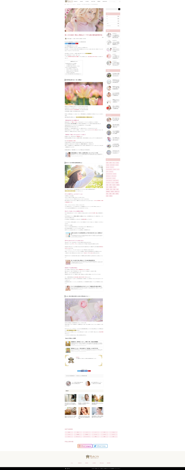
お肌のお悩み (78, 4)
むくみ (107, 167)
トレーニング (108, 178)
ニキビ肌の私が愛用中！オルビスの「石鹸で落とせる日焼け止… (116, 145)
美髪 (113, 193)
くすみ (117, 162)
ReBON (70, 38)
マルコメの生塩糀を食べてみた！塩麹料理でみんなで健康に (116, 132)
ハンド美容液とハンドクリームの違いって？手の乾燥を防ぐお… (116, 57)
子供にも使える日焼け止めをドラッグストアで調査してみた (116, 125)
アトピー (111, 167)
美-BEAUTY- (76, 1)
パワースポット (109, 180)
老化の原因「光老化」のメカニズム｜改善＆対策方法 (97, 403)
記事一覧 (68, 4)
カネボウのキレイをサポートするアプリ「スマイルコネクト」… (116, 151)
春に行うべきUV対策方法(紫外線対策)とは (71, 67)
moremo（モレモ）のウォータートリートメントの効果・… (116, 50)
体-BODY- (81, 1)
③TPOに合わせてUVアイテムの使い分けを (72, 71)
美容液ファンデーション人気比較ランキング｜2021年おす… (116, 100)
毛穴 (111, 189)
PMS (110, 162)
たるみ (104, 434)
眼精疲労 (108, 191)
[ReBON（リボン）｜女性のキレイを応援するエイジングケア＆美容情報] (92, 458)
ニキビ (114, 178)
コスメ (114, 169)
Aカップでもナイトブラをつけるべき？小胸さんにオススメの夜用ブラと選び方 (70, 404)
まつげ (113, 434)
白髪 (117, 189)
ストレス (111, 171)
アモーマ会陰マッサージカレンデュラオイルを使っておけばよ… (116, 138)
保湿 (110, 184)
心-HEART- (87, 1)
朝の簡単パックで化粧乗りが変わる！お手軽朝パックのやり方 (84, 403)
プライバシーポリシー (117, 468)
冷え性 (114, 184)
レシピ (113, 182)
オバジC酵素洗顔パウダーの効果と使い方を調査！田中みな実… (116, 36)
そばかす (78, 375)
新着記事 (99, 1)
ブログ (113, 23)
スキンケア (74, 4)
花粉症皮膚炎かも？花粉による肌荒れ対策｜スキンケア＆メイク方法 (97, 417)
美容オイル (117, 191)
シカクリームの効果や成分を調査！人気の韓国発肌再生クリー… (116, 43)
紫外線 (83, 375)
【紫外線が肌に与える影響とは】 (71, 64)
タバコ (114, 173)
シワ (81, 375)
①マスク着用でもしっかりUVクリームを (72, 68)
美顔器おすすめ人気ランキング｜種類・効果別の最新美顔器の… (116, 87)
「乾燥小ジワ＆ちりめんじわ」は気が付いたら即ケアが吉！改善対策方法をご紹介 (84, 417)
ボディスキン (115, 180)
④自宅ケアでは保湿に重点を (70, 72)
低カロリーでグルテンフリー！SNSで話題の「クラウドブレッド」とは (70, 417)
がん (114, 162)
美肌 (86, 375)
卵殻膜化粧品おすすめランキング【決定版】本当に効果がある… (116, 81)
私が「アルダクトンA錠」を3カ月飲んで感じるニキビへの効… (116, 119)
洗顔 (114, 189)
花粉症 (117, 193)
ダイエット (78, 436)
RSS (69, 468)
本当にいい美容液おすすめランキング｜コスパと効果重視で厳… (116, 107)
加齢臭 (118, 184)
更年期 (107, 189)
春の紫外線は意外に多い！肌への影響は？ (71, 63)
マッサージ (108, 182)
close (76, 61)
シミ (79, 375)
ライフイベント (113, 25)
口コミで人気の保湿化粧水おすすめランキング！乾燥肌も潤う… (116, 94)
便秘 (107, 184)
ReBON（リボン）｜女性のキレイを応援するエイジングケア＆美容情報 (104, 468)
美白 (84, 375)
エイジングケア (109, 169)
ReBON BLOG (105, 1)
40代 (107, 162)
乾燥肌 (117, 182)
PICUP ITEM (93, 1)
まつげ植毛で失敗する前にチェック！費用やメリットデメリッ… (116, 64)
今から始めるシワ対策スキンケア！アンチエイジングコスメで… (116, 74)
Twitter (65, 468)
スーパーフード (109, 173)
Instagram (67, 468)
